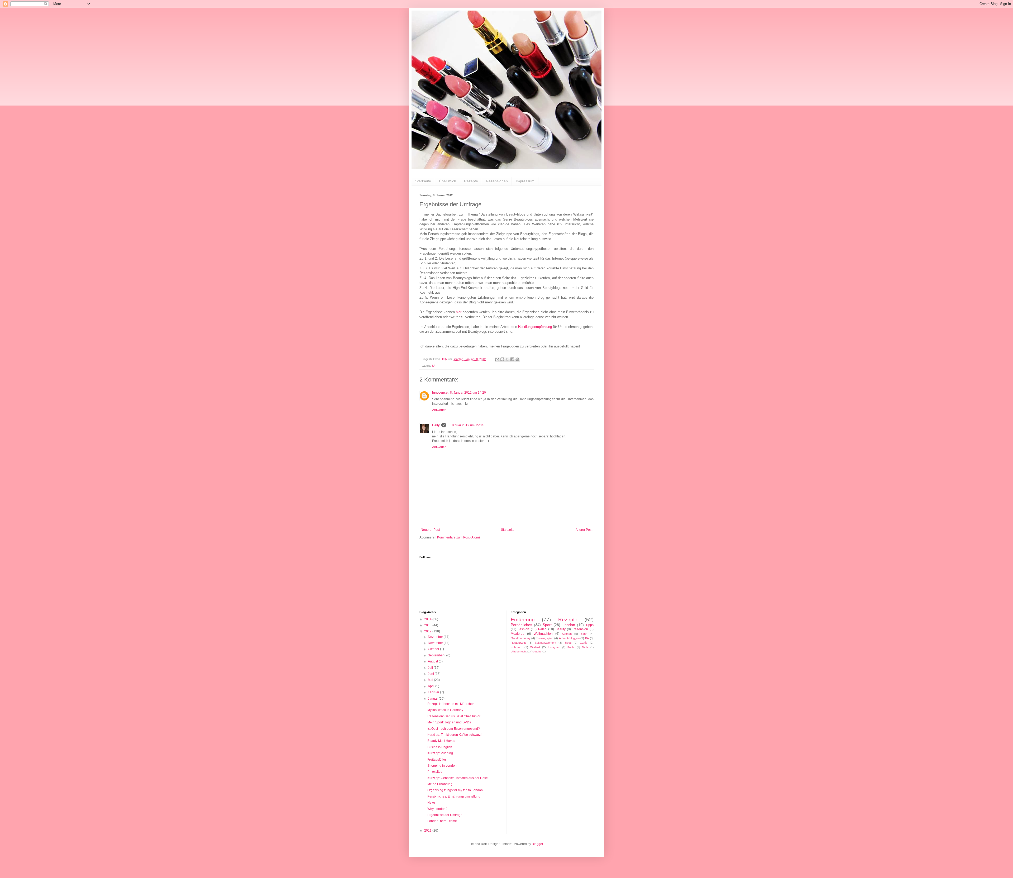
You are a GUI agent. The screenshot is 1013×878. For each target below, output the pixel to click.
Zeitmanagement (545, 642)
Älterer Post (584, 530)
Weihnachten (543, 634)
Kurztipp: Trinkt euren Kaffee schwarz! (454, 735)
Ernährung (523, 619)
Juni (431, 674)
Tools (585, 647)
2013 (428, 625)
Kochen (567, 633)
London (568, 625)
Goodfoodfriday (521, 638)
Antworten (439, 410)
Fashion (523, 629)
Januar (433, 698)
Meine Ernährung (439, 784)
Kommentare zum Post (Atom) (458, 537)
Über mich (447, 181)
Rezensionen (497, 181)
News (431, 802)
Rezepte (471, 181)
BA (433, 365)
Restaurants (519, 642)
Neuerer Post (430, 530)
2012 (428, 631)
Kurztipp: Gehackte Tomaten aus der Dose (457, 778)
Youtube (536, 651)
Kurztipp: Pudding (440, 753)
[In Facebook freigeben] (512, 359)
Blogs (568, 642)
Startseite (423, 181)
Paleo (542, 629)
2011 (428, 830)
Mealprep (517, 634)
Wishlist (535, 647)
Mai (431, 680)
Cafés (583, 642)
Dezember (436, 637)
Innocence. (440, 392)
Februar (434, 692)
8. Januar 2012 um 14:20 (468, 392)
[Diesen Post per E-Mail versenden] (497, 359)
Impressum (525, 181)
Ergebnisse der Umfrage (444, 815)
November (436, 643)
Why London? (437, 809)
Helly (436, 425)
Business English (439, 747)
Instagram (554, 647)
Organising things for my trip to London (455, 790)
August (433, 661)
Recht (571, 647)
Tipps (590, 625)
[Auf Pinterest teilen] (517, 359)
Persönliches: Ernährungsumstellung (453, 796)
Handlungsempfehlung (535, 327)
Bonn (584, 633)
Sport (547, 625)
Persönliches (521, 625)
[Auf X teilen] (507, 359)
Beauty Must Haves (441, 741)
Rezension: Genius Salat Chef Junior (453, 716)
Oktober (434, 649)
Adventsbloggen (569, 638)
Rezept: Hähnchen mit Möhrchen (451, 704)
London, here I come (442, 821)
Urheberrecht (519, 651)
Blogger (537, 844)
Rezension (580, 629)
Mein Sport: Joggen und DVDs (449, 722)
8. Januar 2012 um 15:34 (466, 425)
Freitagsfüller (436, 759)
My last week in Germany (445, 710)
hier (458, 312)
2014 (428, 619)
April (431, 686)
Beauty (561, 629)
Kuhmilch (516, 647)
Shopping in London (442, 765)
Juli (431, 668)
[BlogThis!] (502, 359)
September (436, 655)
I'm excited (434, 772)
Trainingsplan (544, 638)
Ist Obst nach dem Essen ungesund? (453, 729)
